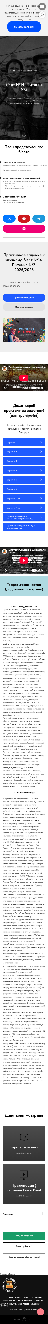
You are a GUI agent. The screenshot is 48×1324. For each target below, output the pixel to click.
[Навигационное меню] (42, 6)
